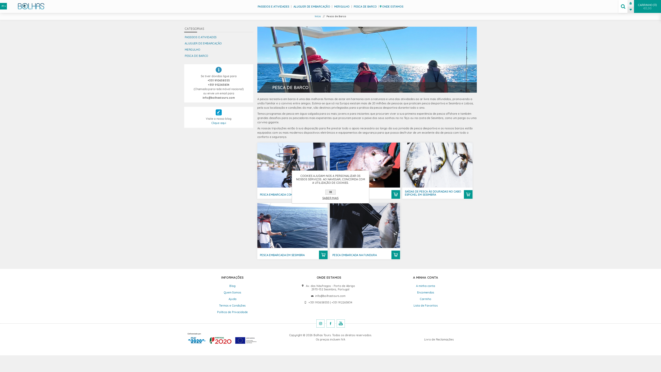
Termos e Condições (232, 305)
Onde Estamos (392, 6)
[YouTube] (341, 323)
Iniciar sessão (633, 3)
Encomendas (425, 292)
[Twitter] (320, 323)
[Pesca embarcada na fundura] (365, 225)
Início (318, 16)
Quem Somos (232, 292)
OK (330, 192)
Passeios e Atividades (273, 6)
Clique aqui (218, 123)
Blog (232, 286)
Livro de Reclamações (439, 339)
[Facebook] (331, 323)
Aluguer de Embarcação (311, 6)
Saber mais (330, 198)
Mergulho (342, 6)
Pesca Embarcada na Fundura (354, 255)
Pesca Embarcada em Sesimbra (282, 255)
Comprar (395, 194)
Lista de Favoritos (425, 305)
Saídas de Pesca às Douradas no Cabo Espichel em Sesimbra (433, 193)
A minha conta (425, 286)
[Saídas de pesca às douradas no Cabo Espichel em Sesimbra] (437, 165)
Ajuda (233, 299)
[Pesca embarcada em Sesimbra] (292, 225)
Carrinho (647, 6)
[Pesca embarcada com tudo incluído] (292, 165)
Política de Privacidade (232, 312)
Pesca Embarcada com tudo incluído (287, 194)
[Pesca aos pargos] (365, 165)
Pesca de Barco (365, 6)
